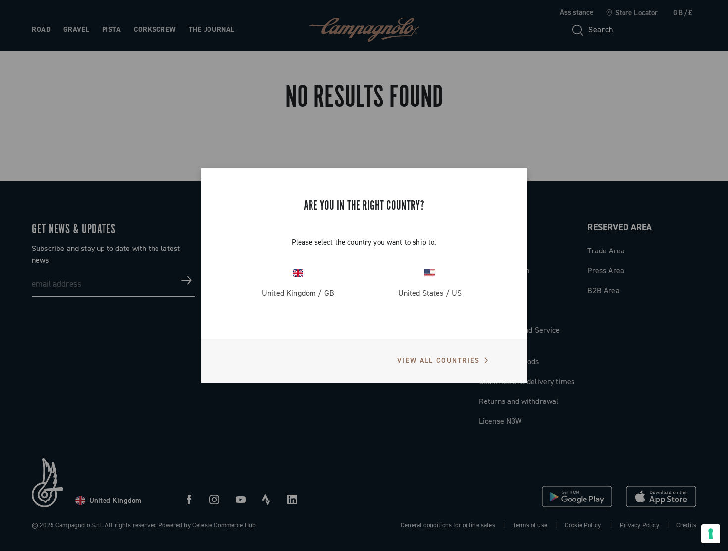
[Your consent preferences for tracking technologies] (710, 533)
